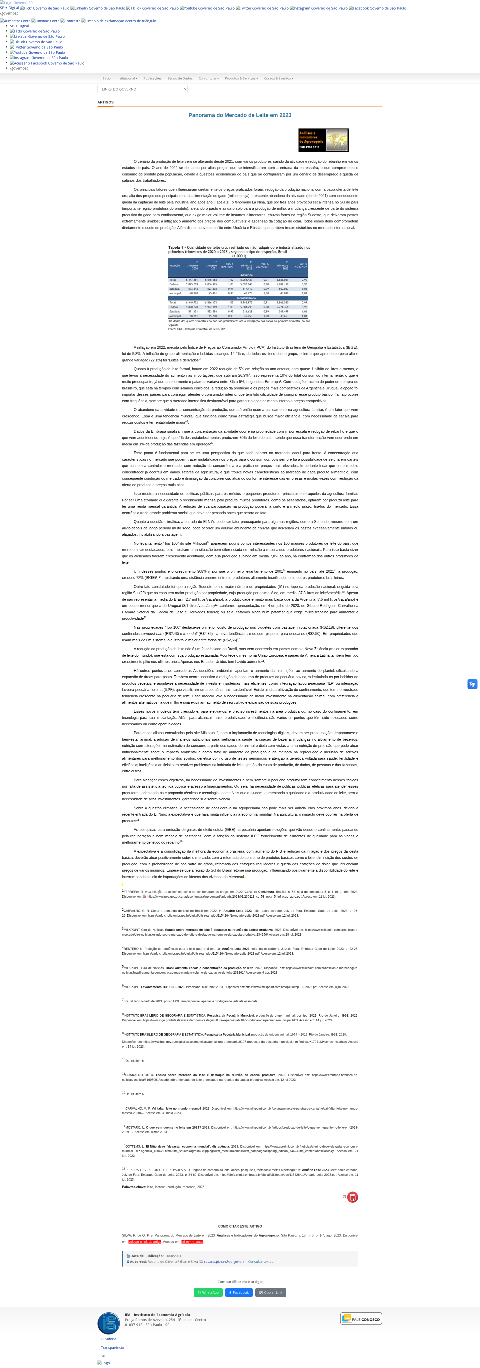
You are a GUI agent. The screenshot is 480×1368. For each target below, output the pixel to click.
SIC (103, 1356)
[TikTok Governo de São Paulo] (36, 41)
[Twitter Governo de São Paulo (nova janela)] (262, 7)
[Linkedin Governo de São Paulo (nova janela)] (97, 7)
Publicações (153, 78)
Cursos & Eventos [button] (277, 78)
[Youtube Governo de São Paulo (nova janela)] (207, 7)
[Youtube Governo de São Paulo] (37, 52)
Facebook (241, 1292)
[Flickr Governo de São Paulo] (35, 30)
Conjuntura (207, 78)
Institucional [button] (126, 78)
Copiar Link (273, 1292)
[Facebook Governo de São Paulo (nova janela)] (377, 7)
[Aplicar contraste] (70, 20)
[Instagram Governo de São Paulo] (319, 7)
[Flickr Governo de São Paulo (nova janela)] (45, 7)
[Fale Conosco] (361, 1318)
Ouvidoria (108, 1339)
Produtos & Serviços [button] (240, 78)
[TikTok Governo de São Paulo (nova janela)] (152, 7)
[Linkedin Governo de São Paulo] (37, 36)
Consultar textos (260, 1261)
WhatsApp (210, 1292)
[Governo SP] (16, 2)
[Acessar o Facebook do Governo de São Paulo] (47, 62)
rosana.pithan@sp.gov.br (223, 1261)
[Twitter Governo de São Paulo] (36, 46)
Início (107, 78)
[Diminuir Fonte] (46, 20)
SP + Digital (9, 7)
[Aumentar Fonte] (15, 20)
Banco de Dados (180, 78)
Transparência (112, 1347)
